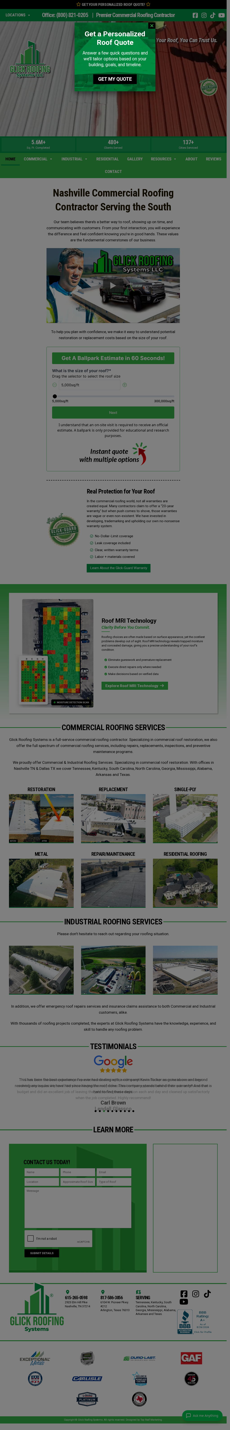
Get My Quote (115, 79)
